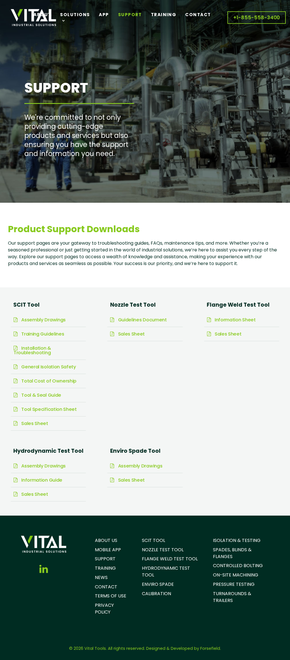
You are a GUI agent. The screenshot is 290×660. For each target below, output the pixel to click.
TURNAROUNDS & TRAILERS (232, 597)
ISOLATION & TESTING (237, 540)
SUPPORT (105, 559)
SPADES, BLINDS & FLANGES (232, 553)
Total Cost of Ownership (48, 381)
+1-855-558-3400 (256, 17)
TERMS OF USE (110, 596)
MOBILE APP (108, 549)
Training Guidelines (42, 334)
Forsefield (210, 648)
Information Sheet (234, 320)
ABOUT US (106, 540)
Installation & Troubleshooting (32, 350)
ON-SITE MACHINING (235, 575)
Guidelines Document (142, 320)
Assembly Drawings (43, 320)
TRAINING (105, 568)
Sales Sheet (34, 423)
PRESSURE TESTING (234, 584)
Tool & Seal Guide (40, 395)
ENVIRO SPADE (158, 584)
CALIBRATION (156, 593)
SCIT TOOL (153, 540)
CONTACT (106, 587)
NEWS (101, 577)
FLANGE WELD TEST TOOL (170, 559)
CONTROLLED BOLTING (238, 565)
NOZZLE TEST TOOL (163, 549)
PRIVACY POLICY (104, 608)
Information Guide (41, 480)
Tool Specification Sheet (48, 409)
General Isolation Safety (48, 367)
